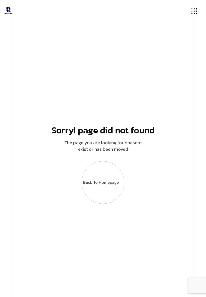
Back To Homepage (101, 182)
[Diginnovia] (8, 10)
